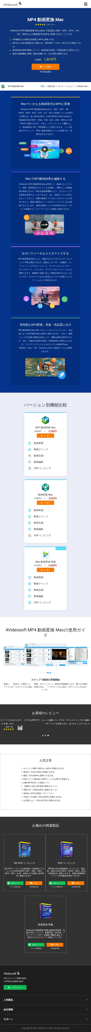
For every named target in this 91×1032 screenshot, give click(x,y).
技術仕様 (51, 86)
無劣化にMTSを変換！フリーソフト (38, 793)
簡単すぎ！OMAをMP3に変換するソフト (40, 790)
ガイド (61, 86)
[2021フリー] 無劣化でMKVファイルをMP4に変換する (46, 779)
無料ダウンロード (17, 883)
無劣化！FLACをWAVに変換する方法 (39, 772)
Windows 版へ (83, 86)
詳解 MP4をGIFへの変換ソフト (36, 783)
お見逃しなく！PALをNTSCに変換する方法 (41, 800)
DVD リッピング (66, 863)
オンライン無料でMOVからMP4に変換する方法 (43, 768)
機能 (42, 86)
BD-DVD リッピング (24, 863)
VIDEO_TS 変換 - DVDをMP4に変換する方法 (42, 797)
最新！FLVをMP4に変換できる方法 (38, 775)
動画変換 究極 (45, 924)
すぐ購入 (46, 67)
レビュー (70, 86)
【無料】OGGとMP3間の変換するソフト (40, 786)
